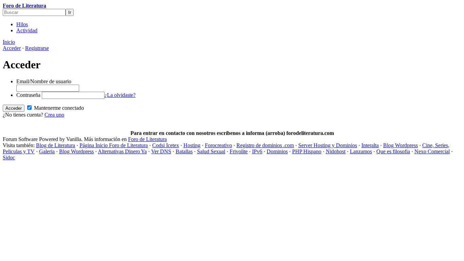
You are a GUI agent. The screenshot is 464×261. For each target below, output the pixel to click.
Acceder (12, 48)
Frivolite (239, 151)
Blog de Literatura (55, 145)
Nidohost (335, 151)
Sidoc (9, 157)
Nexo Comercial (432, 151)
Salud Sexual (211, 151)
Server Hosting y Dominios (327, 145)
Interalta (370, 145)
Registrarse (37, 48)
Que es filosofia (393, 151)
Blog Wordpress (400, 145)
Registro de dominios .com (265, 145)
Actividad (26, 30)
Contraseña (28, 95)
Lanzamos (361, 151)
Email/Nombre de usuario (43, 81)
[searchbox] (34, 12)
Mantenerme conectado (58, 108)
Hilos (22, 24)
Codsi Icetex (165, 145)
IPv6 (257, 151)
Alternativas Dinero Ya (122, 151)
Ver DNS (161, 151)
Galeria (47, 151)
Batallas (184, 151)
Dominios (277, 151)
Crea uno (54, 115)
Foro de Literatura (24, 5)
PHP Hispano (306, 151)
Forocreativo (218, 145)
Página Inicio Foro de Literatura (113, 145)
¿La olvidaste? (120, 95)
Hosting (191, 145)
